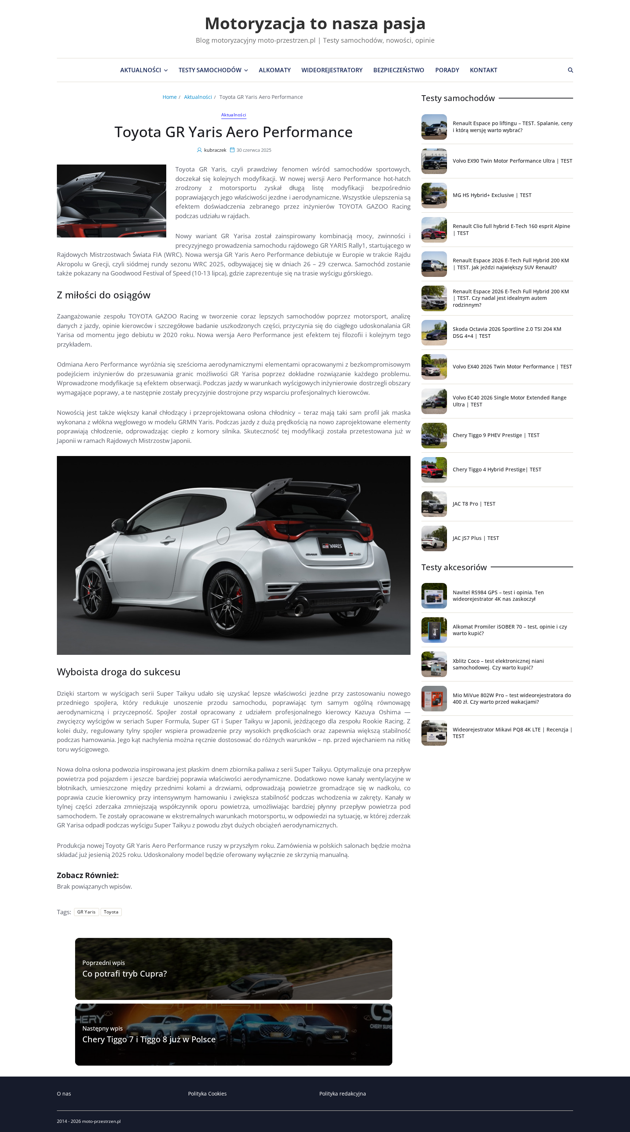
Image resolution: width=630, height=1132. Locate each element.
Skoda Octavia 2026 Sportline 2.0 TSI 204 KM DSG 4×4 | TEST (507, 332)
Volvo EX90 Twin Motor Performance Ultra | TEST (512, 160)
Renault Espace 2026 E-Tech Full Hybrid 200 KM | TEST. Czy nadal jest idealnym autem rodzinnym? (511, 298)
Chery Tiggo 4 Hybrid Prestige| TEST (497, 469)
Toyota (111, 912)
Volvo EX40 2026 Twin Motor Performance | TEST (512, 366)
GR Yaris (86, 912)
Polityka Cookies (207, 1093)
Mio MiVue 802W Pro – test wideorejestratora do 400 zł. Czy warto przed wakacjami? (512, 698)
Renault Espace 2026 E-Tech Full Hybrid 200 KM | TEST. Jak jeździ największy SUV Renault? (511, 263)
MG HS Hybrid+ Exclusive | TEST (492, 195)
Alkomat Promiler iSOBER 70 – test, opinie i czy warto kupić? (510, 630)
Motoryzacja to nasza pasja (315, 23)
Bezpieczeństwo (398, 70)
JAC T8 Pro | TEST (474, 503)
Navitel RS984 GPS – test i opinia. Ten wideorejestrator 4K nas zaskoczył (498, 595)
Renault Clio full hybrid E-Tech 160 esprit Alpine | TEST (511, 229)
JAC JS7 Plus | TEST (476, 537)
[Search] (570, 70)
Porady (447, 70)
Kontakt (483, 70)
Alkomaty (275, 70)
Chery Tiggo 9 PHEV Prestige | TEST (496, 435)
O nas (64, 1093)
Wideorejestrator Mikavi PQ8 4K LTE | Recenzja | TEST (513, 732)
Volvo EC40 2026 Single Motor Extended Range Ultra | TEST (510, 400)
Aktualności (140, 70)
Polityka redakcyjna (342, 1093)
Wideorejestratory (332, 70)
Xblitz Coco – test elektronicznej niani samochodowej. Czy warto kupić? (498, 664)
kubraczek (215, 150)
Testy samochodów (210, 70)
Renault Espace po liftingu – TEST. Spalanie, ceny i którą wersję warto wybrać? (512, 126)
